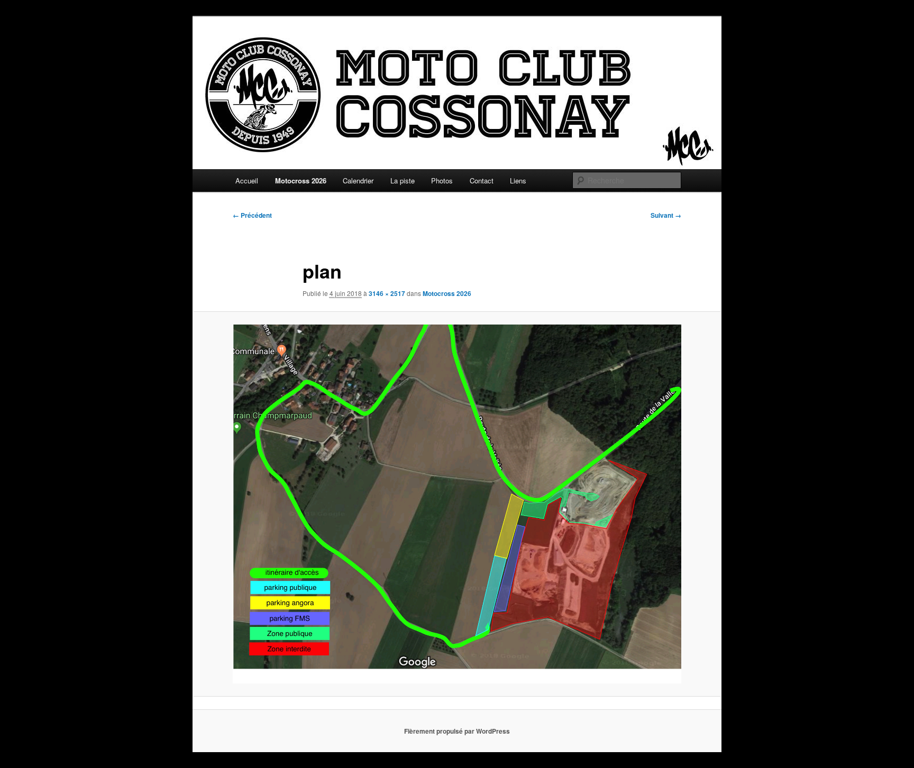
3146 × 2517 (387, 293)
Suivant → (666, 215)
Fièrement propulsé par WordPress (457, 731)
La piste (402, 180)
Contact (481, 180)
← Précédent (252, 215)
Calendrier (358, 180)
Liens (518, 180)
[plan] (457, 504)
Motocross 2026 (300, 180)
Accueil (246, 180)
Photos (442, 180)
